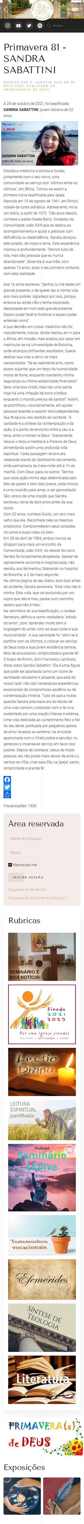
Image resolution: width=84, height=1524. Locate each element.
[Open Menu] (14, 9)
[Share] (42, 794)
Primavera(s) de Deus (27, 89)
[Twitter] (42, 787)
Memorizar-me (24, 865)
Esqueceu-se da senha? (27, 889)
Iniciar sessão (28, 877)
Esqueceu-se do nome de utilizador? (37, 898)
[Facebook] (42, 779)
